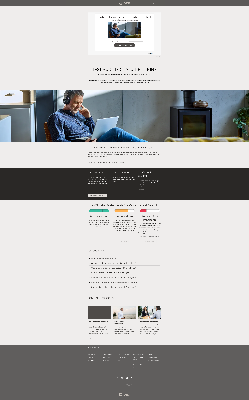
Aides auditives (91, 354)
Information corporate (153, 360)
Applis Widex (91, 360)
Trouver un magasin (100, 3)
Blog (119, 360)
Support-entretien (122, 357)
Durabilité (150, 354)
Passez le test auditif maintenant (97, 195)
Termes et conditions (138, 365)
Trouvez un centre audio (124, 354)
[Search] (149, 3)
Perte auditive (106, 357)
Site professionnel (152, 357)
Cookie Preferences (138, 362)
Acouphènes (106, 360)
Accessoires (90, 357)
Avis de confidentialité (138, 354)
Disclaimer (135, 367)
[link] (99, 323)
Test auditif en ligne (111, 3)
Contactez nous (122, 363)
